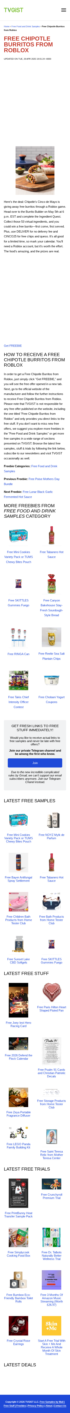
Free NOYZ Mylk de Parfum (51, 836)
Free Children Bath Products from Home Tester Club (18, 920)
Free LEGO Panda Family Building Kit (18, 1145)
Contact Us (60, 1405)
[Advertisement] (35, 104)
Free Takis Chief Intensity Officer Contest (18, 702)
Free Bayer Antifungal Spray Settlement (18, 879)
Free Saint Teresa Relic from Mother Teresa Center (51, 1155)
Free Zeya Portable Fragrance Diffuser (18, 1114)
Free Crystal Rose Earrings (18, 1342)
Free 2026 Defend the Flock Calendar (18, 1057)
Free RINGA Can (18, 654)
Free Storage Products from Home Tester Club (51, 1104)
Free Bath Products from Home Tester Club (51, 920)
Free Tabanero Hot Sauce (51, 879)
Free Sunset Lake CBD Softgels (18, 960)
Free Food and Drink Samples (25, 26)
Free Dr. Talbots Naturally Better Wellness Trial (52, 1256)
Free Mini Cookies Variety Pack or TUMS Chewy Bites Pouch (18, 557)
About (49, 1405)
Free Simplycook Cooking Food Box (18, 1254)
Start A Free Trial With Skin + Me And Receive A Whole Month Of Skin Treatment (51, 1347)
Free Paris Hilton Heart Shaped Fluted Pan (51, 1008)
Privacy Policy (36, 1405)
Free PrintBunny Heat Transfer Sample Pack (18, 1214)
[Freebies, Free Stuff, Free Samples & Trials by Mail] (13, 11)
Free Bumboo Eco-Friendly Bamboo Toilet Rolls (18, 1298)
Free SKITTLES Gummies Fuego (51, 960)
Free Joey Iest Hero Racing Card (18, 1024)
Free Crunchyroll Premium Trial (51, 1196)
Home (7, 26)
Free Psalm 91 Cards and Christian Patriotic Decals (52, 1073)
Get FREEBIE (13, 345)
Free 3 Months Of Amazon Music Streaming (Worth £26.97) (51, 1299)
